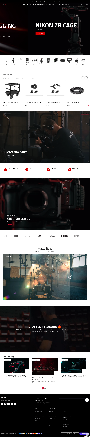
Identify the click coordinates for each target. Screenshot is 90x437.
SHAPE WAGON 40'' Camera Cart (10, 102)
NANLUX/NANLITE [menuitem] (40, 4)
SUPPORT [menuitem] (67, 4)
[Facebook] (2, 404)
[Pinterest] (15, 404)
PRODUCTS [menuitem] (29, 4)
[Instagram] (5, 404)
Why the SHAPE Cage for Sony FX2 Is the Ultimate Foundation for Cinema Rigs (73, 375)
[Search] (84, 4)
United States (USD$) (66, 433)
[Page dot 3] (87, 33)
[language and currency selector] (79, 4)
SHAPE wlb (9, 433)
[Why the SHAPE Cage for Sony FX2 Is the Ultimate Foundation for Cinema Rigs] (73, 365)
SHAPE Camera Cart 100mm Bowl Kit (33, 102)
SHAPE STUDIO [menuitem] (54, 4)
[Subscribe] (87, 400)
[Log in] (81, 4)
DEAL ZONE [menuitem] (48, 4)
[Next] (62, 1)
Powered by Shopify (14, 433)
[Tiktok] (11, 404)
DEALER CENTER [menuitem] (61, 4)
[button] (87, 436)
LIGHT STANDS (16, 78)
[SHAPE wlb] (9, 4)
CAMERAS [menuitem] (23, 4)
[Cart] (87, 4)
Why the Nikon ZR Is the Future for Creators (43, 378)
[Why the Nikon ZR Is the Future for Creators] (45, 366)
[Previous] (28, 1)
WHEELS (32, 78)
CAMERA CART (6, 78)
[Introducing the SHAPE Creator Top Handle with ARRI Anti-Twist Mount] (16, 365)
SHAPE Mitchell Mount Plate (73, 102)
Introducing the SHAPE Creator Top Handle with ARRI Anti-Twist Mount (15, 375)
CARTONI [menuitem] (34, 4)
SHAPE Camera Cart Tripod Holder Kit (54, 102)
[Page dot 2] (87, 30)
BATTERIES (24, 78)
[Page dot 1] (87, 27)
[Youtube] (8, 404)
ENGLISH (75, 433)
